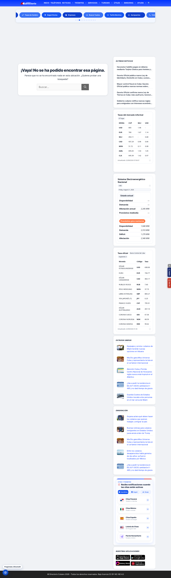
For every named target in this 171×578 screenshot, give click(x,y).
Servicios (92, 3)
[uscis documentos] (121, 384)
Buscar (149, 3)
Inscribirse (124, 492)
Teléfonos (55, 3)
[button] (169, 272)
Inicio (46, 3)
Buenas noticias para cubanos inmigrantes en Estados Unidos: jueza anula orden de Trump (140, 430)
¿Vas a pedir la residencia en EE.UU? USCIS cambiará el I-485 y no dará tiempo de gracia (139, 385)
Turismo (105, 3)
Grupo (147, 492)
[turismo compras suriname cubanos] (121, 418)
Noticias (66, 3)
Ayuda (140, 3)
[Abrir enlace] (121, 347)
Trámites (79, 3)
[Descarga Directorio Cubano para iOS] (123, 558)
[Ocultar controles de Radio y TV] (169, 265)
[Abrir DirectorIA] (5, 572)
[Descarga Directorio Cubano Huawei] (138, 564)
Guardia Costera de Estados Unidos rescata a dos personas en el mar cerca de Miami (139, 397)
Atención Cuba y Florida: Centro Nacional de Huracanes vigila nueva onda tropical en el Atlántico (139, 373)
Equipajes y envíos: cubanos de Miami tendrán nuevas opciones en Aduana (140, 348)
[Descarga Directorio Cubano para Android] (138, 558)
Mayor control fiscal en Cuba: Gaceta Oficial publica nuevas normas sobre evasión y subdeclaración (133, 85)
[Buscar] (85, 87)
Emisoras (128, 3)
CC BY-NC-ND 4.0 (116, 574)
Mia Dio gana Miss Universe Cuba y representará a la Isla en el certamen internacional (140, 360)
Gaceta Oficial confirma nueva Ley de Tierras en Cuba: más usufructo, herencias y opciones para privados (135, 93)
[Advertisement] (85, 40)
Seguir (135, 492)
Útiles (117, 3)
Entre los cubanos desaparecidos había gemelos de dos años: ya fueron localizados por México (139, 455)
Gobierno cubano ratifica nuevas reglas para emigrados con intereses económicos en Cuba (135, 102)
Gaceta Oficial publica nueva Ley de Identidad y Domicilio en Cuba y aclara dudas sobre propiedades (133, 76)
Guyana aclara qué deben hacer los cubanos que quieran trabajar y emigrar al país (140, 419)
